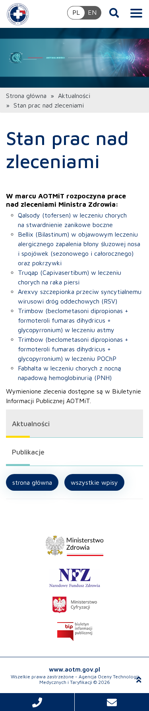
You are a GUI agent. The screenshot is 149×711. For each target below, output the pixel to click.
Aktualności (74, 95)
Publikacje (28, 452)
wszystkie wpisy (94, 482)
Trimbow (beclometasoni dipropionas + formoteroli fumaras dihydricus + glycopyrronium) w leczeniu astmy (73, 320)
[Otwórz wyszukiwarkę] (114, 13)
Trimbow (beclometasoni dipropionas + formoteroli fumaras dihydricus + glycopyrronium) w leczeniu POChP (73, 349)
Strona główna (26, 95)
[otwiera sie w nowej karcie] (74, 546)
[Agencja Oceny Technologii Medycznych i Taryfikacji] (18, 14)
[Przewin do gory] (138, 679)
